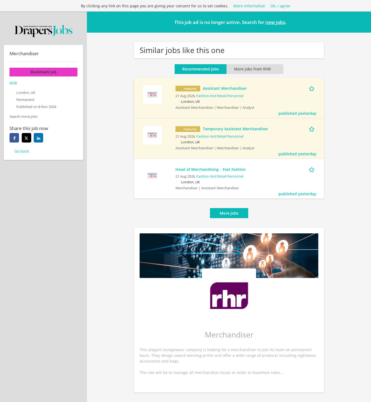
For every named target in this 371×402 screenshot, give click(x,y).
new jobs (275, 22)
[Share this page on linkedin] (38, 138)
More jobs (229, 213)
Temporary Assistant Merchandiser (235, 128)
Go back (21, 151)
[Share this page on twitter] (26, 138)
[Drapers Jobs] (43, 31)
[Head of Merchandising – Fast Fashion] (152, 175)
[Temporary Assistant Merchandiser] (152, 134)
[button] (362, 22)
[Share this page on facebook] (14, 138)
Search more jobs (23, 116)
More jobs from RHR (252, 69)
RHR (13, 83)
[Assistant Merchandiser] (152, 94)
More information (249, 5)
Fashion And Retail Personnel (219, 96)
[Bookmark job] (312, 88)
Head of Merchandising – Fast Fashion (210, 169)
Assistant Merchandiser (225, 88)
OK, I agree (280, 5)
